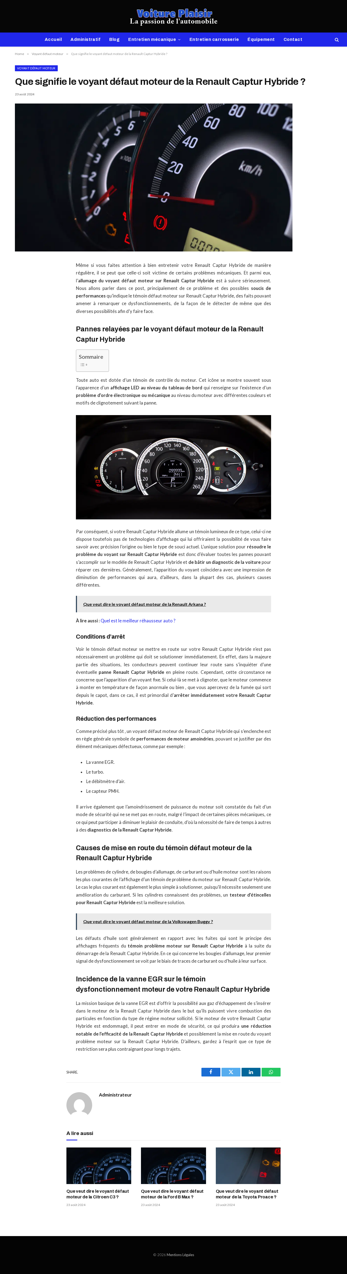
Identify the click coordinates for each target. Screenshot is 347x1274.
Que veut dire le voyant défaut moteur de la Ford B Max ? (172, 1194)
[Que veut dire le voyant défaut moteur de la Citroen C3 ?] (98, 1165)
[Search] (336, 40)
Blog (114, 39)
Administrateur (115, 1095)
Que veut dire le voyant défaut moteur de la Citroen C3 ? (97, 1194)
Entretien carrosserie (214, 39)
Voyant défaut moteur (36, 68)
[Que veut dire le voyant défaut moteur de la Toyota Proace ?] (248, 1165)
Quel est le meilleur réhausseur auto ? (138, 620)
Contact (293, 39)
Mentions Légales (180, 1255)
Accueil (53, 39)
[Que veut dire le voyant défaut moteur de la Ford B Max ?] (173, 1165)
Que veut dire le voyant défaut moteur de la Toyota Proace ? (247, 1194)
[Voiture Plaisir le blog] (173, 16)
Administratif (85, 39)
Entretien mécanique (152, 39)
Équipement (261, 39)
